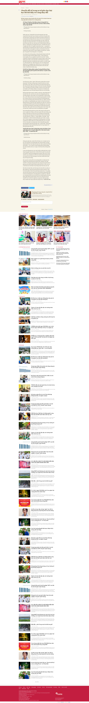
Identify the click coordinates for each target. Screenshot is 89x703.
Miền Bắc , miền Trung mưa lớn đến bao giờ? (42, 481)
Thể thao (36, 464)
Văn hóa (43, 687)
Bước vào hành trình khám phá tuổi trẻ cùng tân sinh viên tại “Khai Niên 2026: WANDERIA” (42, 287)
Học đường (37, 269)
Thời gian (46, 209)
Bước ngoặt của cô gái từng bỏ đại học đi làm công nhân (42, 259)
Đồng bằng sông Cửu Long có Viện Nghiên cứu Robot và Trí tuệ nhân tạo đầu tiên (62, 257)
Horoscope (37, 329)
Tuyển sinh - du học (38, 251)
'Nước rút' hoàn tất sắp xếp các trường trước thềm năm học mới (42, 308)
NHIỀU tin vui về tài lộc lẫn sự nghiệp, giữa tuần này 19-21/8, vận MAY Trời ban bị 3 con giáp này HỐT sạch (42, 337)
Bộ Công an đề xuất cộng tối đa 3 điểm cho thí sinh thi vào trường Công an (42, 376)
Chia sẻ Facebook (25, 187)
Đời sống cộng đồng (39, 280)
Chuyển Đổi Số (24, 199)
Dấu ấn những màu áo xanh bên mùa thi (41, 268)
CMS (62, 702)
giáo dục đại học (30, 199)
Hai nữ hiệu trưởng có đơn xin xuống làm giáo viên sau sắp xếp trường (61, 243)
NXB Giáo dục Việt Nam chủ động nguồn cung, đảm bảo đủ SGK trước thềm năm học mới (27, 228)
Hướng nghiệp (33, 687)
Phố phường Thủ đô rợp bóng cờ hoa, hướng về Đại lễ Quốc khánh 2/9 (42, 423)
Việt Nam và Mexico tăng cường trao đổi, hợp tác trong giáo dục (61, 228)
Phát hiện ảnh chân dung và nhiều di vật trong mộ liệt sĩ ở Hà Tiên (42, 278)
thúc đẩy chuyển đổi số (41, 199)
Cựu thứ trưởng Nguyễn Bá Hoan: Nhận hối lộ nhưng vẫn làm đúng (42, 529)
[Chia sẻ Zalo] (19, 10)
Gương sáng (37, 261)
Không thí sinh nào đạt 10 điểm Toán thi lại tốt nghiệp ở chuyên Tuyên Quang (42, 452)
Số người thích (50, 209)
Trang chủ (22, 7)
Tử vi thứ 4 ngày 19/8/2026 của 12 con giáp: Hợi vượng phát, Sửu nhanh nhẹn (42, 491)
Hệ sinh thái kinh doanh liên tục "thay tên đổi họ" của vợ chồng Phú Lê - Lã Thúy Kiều (43, 519)
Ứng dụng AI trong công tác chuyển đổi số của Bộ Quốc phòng (42, 192)
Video (20, 688)
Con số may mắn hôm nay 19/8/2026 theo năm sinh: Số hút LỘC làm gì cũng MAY (42, 500)
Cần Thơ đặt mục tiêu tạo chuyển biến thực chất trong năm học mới (26, 243)
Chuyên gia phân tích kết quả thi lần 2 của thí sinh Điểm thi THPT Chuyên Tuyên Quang (42, 404)
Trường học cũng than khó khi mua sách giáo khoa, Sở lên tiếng (62, 261)
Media (59, 687)
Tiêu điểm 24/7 (37, 665)
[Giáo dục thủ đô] (22, 1)
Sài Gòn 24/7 (24, 688)
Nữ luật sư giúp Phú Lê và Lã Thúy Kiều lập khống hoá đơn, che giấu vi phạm (41, 395)
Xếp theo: (42, 209)
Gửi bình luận (24, 206)
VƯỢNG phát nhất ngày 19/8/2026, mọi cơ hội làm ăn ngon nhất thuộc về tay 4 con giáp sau (42, 327)
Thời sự (36, 482)
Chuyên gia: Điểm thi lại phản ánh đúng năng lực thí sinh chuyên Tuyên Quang (43, 367)
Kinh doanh (39, 687)
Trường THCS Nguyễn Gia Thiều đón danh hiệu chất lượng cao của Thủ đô (43, 243)
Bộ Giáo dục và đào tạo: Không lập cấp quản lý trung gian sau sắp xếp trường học (42, 298)
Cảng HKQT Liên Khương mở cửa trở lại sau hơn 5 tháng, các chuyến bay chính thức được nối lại (42, 471)
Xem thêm (37, 681)
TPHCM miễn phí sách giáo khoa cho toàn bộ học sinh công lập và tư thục (43, 385)
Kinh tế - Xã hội (38, 349)
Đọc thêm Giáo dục (24, 214)
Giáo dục (27, 7)
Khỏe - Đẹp (28, 687)
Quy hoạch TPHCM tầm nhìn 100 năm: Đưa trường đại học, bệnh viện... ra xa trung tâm (41, 347)
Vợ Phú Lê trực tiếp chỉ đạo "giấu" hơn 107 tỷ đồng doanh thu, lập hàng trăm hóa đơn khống (42, 510)
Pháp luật (36, 397)
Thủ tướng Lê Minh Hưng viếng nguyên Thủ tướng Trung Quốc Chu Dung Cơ (63, 264)
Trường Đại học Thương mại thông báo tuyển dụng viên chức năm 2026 (44, 228)
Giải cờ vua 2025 (64, 687)
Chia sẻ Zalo (32, 187)
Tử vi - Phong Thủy (38, 493)
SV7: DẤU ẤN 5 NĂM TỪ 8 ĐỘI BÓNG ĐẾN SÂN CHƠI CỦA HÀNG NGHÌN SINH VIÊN (42, 462)
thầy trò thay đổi (35, 199)
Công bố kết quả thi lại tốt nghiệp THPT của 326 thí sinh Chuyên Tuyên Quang (42, 249)
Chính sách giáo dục (39, 310)
